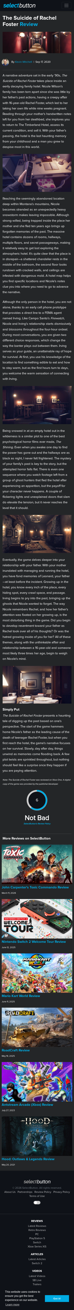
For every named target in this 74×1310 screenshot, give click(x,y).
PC (37, 1234)
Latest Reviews (37, 1226)
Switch (37, 1242)
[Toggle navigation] (66, 5)
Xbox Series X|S (37, 1246)
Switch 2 (37, 1263)
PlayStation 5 (37, 1238)
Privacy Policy (61, 1192)
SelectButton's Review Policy (37, 824)
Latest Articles (37, 1259)
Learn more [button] (12, 1304)
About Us (9, 1192)
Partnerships (25, 1192)
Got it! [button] (57, 1298)
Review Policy (42, 1192)
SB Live (37, 1280)
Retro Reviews (37, 1230)
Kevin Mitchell (23, 62)
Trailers (37, 1284)
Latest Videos (37, 1276)
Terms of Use (37, 1196)
